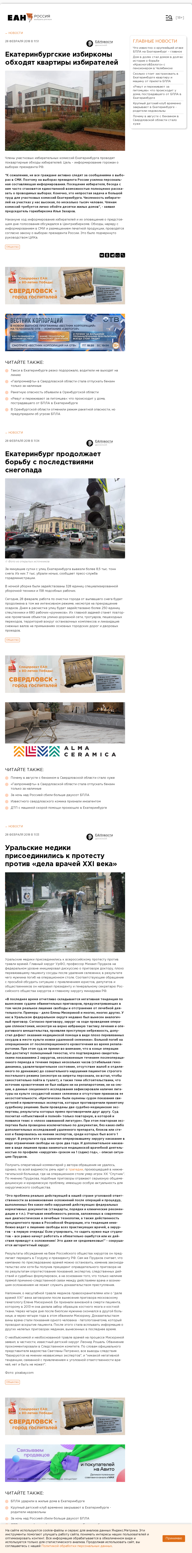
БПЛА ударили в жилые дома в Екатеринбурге (48, 1501)
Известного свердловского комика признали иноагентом (56, 801)
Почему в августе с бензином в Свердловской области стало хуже (63, 777)
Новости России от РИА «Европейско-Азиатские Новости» (20, 18)
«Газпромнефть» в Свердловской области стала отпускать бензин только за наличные (63, 383)
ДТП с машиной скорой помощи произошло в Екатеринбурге (59, 808)
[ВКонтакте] (102, 255)
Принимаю (174, 1538)
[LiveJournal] (123, 255)
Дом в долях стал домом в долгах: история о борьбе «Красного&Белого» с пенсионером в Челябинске (158, 63)
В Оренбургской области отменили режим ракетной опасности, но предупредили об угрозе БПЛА (63, 412)
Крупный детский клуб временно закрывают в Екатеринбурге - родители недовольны (61, 1510)
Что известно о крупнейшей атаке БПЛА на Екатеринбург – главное (158, 50)
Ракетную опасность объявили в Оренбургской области (55, 392)
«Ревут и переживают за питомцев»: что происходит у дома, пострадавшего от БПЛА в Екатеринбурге (58, 401)
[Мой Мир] (117, 255)
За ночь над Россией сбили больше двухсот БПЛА (50, 795)
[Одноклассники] (107, 255)
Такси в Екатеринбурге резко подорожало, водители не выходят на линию (64, 373)
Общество (12, 247)
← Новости (14, 33)
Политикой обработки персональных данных (76, 1546)
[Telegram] (112, 255)
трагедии (75, 1169)
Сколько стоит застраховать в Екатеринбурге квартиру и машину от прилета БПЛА (155, 78)
